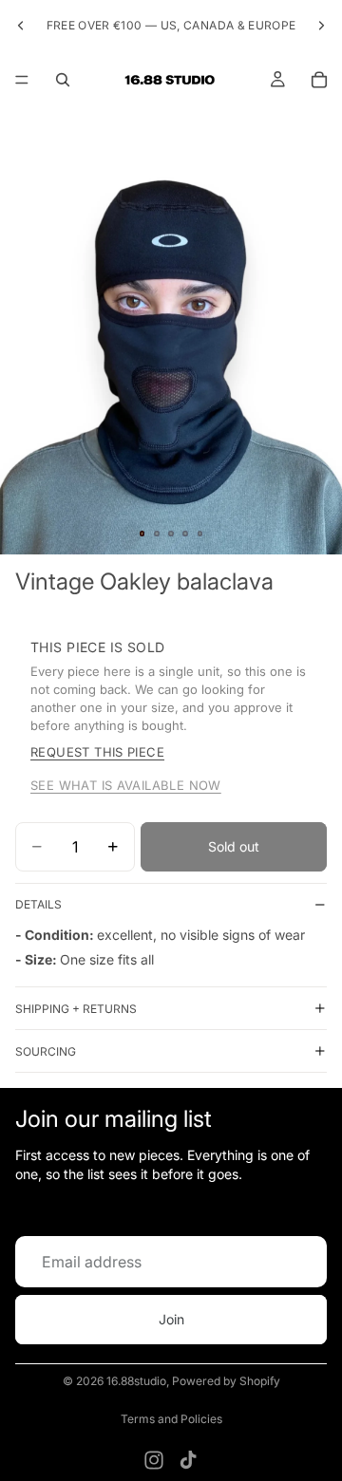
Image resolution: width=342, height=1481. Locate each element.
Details (38, 904)
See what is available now (125, 785)
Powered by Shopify (226, 1381)
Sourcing (45, 1051)
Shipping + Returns (76, 1009)
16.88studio (136, 1381)
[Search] (63, 80)
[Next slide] (321, 26)
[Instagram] (153, 1460)
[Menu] (22, 80)
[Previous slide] (21, 26)
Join (171, 1319)
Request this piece (97, 751)
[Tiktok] (188, 1460)
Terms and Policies (171, 1419)
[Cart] (319, 80)
